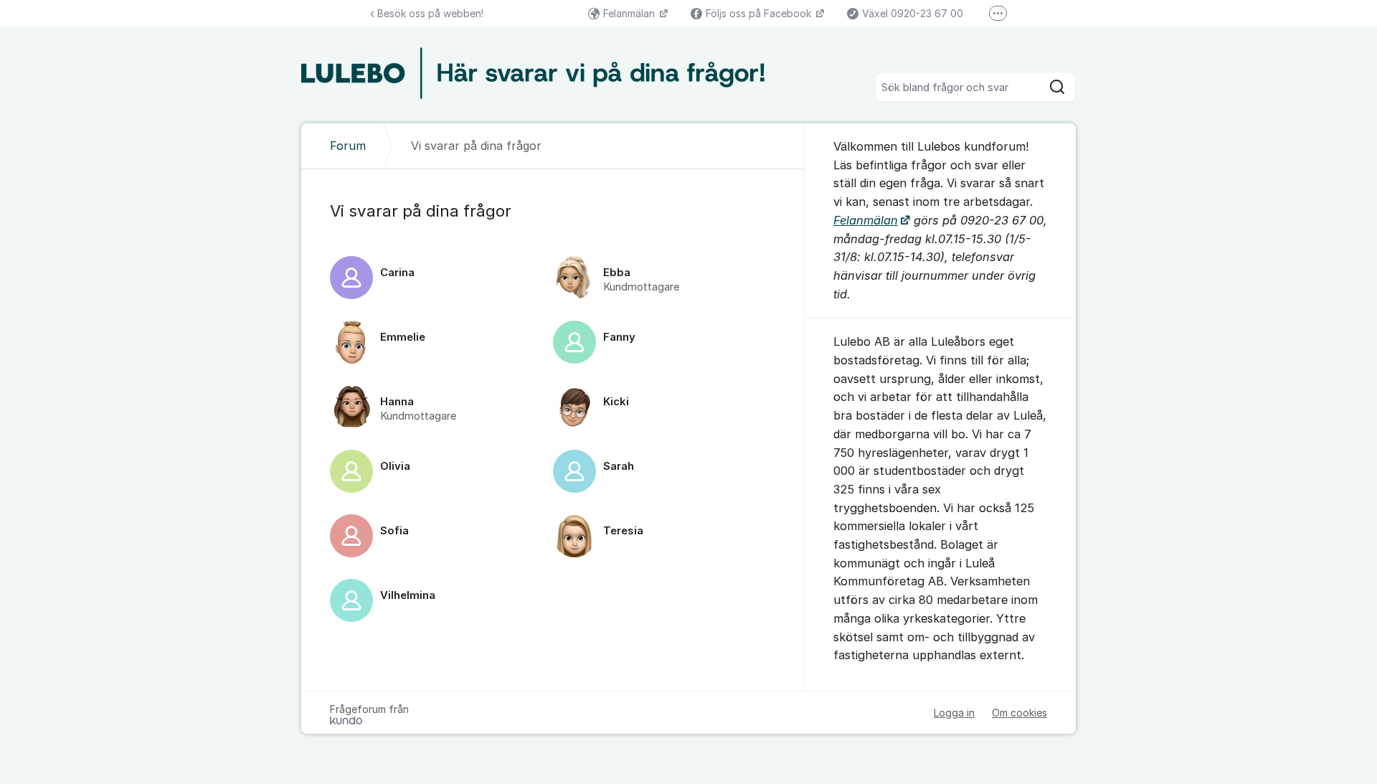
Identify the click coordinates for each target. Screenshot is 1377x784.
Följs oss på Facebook (760, 13)
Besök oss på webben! (430, 13)
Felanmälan (630, 13)
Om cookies (1019, 713)
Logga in (954, 713)
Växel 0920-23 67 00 (912, 13)
